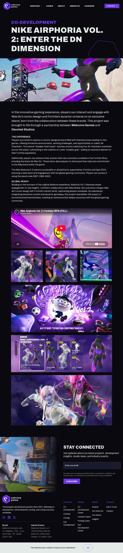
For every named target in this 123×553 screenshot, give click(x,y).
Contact (110, 502)
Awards (95, 507)
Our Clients (96, 515)
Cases (49, 6)
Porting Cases (84, 521)
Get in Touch (111, 507)
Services (67, 502)
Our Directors (97, 511)
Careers (89, 6)
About (61, 6)
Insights (75, 6)
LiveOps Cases (84, 517)
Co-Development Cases (83, 510)
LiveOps (66, 514)
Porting (66, 518)
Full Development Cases (83, 528)
